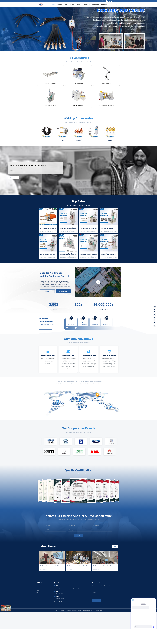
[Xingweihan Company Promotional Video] (98, 282)
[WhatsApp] (155, 309)
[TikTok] (155, 325)
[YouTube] (155, 322)
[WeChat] (155, 312)
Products (59, 4)
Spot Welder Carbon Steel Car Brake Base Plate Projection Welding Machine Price (107, 228)
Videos (65, 4)
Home (53, 4)
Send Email (96, 600)
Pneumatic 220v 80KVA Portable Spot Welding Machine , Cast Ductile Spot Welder (48, 228)
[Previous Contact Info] (67, 328)
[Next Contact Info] (76, 328)
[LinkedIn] (155, 320)
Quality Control (95, 4)
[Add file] (133, 627)
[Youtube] (109, 1)
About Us (79, 4)
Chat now (45, 328)
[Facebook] (102, 1)
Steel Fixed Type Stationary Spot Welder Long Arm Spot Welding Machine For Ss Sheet (108, 254)
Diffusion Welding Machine (106, 83)
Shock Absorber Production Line (78, 105)
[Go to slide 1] (77, 111)
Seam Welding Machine (78, 83)
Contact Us (104, 4)
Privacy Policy (57, 610)
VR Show (72, 4)
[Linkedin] (107, 1)
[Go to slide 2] (79, 111)
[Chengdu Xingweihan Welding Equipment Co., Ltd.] (41, 4)
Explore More (13, 177)
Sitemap (62, 610)
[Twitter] (104, 1)
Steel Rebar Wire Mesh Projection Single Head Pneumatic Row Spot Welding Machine (68, 228)
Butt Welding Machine (50, 105)
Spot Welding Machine (50, 83)
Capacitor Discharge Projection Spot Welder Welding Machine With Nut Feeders (68, 254)
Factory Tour (86, 4)
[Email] (155, 306)
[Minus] (154, 600)
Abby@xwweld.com (60, 598)
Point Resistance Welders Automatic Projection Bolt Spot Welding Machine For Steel (47, 254)
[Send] (154, 627)
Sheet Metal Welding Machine (106, 105)
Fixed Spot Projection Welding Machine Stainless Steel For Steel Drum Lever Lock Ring (88, 254)
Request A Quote (63, 291)
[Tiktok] (111, 1)
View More (115, 546)
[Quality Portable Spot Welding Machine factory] (78, 29)
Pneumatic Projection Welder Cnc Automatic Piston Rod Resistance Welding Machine (88, 228)
